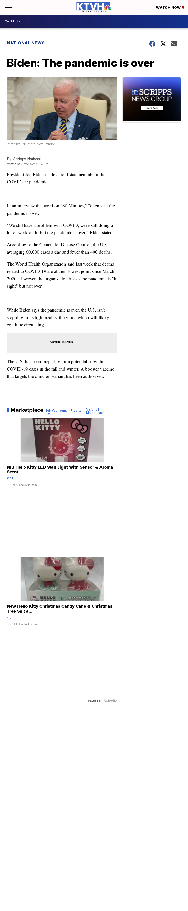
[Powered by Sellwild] (110, 701)
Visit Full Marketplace (95, 411)
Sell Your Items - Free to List (63, 412)
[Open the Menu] (8, 7)
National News (26, 42)
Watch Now (169, 7)
